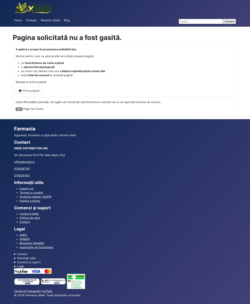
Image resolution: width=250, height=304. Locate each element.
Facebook (21, 291)
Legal (20, 266)
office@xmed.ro (24, 162)
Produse (31, 20)
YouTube (46, 291)
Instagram (34, 291)
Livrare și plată (29, 213)
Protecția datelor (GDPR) (36, 196)
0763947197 (22, 168)
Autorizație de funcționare (36, 247)
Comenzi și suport (29, 262)
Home (18, 20)
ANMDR (25, 239)
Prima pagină (30, 90)
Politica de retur (30, 217)
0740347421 (22, 175)
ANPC (23, 235)
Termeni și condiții (31, 192)
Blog (67, 20)
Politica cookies (30, 200)
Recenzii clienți (50, 20)
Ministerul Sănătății (32, 243)
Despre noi (27, 188)
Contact (25, 222)
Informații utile (26, 258)
